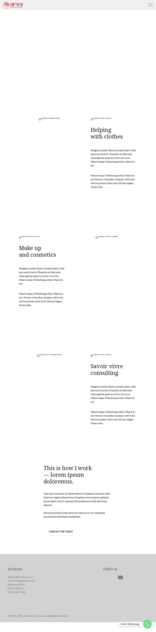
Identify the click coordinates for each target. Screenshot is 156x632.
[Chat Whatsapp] (147, 624)
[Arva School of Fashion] (12, 8)
